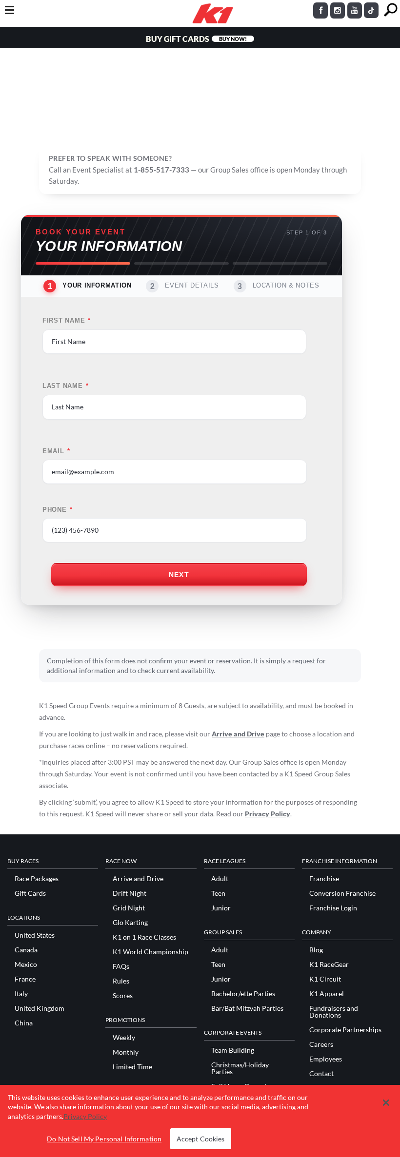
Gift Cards (30, 893)
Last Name (65, 386)
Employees (325, 1059)
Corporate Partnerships (345, 1029)
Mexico (26, 964)
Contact (321, 1073)
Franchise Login (333, 908)
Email (56, 451)
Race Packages (37, 878)
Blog (316, 949)
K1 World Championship (150, 951)
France (25, 979)
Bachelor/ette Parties (243, 993)
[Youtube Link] (354, 10)
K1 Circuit (325, 979)
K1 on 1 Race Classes (144, 937)
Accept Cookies (201, 1139)
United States (35, 935)
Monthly (126, 1052)
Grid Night (129, 908)
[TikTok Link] (371, 10)
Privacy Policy (267, 814)
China (24, 1023)
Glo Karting (130, 922)
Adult (219, 878)
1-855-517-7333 (161, 169)
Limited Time (132, 1066)
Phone (57, 509)
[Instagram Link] (337, 10)
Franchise (324, 878)
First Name (66, 320)
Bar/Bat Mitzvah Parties (247, 1008)
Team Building (232, 1050)
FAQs (121, 966)
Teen (218, 893)
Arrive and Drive (238, 734)
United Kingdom (39, 1008)
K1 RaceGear (329, 964)
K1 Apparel (326, 993)
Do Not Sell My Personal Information (104, 1139)
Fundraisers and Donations (333, 1012)
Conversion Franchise (342, 893)
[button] (385, 1103)
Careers (321, 1044)
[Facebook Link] (320, 10)
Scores (123, 995)
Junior (221, 908)
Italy (21, 993)
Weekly (124, 1037)
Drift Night (129, 893)
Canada (26, 949)
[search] (390, 10)
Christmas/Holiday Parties (240, 1068)
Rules (121, 981)
